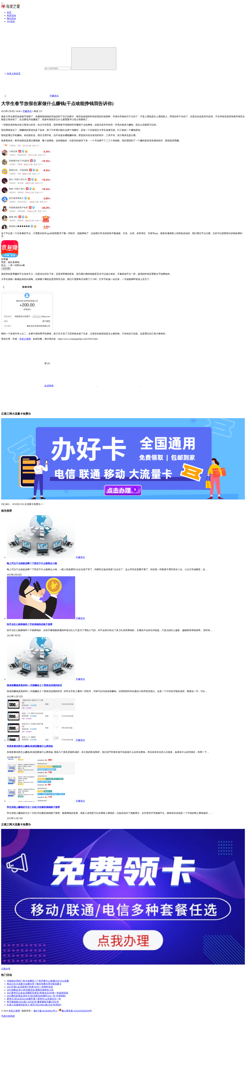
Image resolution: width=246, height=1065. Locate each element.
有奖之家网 (25, 339)
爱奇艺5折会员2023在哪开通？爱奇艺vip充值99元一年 (34, 999)
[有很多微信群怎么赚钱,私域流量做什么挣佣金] (41, 740)
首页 (9, 12)
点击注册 (6, 268)
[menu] (2, 3)
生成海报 (49, 385)
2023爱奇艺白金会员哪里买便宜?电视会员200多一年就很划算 (37, 993)
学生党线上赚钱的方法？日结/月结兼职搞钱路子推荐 (33, 807)
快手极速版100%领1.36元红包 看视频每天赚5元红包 (33, 1002)
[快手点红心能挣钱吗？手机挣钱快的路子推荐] (41, 618)
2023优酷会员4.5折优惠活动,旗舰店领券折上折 (30, 990)
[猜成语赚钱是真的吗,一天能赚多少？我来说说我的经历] (41, 679)
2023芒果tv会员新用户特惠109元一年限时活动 (30, 987)
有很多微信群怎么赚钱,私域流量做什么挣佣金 (30, 746)
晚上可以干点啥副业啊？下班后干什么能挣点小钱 (32, 563)
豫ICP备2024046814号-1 (45, 1011)
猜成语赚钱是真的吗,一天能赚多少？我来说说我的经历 (34, 685)
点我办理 (5, 969)
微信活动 (11, 18)
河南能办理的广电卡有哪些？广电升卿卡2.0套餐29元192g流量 (38, 981)
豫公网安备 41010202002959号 (77, 1011)
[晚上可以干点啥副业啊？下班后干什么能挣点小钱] (41, 557)
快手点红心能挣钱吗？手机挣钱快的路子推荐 (29, 624)
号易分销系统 (8, 1016)
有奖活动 (11, 15)
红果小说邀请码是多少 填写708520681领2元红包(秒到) (34, 1005)
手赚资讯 (27, 111)
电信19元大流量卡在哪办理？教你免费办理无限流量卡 (34, 984)
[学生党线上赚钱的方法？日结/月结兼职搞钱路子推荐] (41, 801)
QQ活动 (11, 21)
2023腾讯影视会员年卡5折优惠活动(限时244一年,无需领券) (36, 996)
